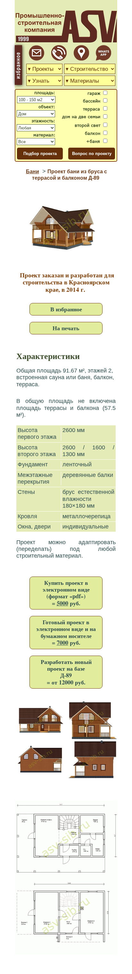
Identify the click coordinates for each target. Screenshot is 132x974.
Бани (32, 171)
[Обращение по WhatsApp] (103, 59)
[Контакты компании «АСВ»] (81, 59)
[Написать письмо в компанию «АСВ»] (36, 59)
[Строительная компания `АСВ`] (59, 59)
